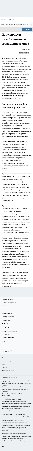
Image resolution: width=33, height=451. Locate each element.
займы (8, 72)
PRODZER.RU (14, 398)
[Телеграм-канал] (8, 351)
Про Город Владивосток (8, 337)
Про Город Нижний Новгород (9, 331)
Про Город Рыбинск (7, 323)
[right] (31, 24)
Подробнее (5, 430)
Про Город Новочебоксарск (9, 302)
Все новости (4, 24)
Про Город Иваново (7, 313)
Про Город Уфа (5, 327)
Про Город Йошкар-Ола (8, 316)
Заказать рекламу (6, 361)
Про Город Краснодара (7, 341)
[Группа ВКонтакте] (3, 351)
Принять (27, 29)
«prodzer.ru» (14, 377)
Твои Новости (5, 334)
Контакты (4, 367)
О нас (3, 364)
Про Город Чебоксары (7, 299)
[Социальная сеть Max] (11, 351)
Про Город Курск (6, 320)
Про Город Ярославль (7, 306)
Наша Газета (5, 310)
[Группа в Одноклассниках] (6, 351)
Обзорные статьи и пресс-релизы (18, 24)
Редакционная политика (8, 370)
